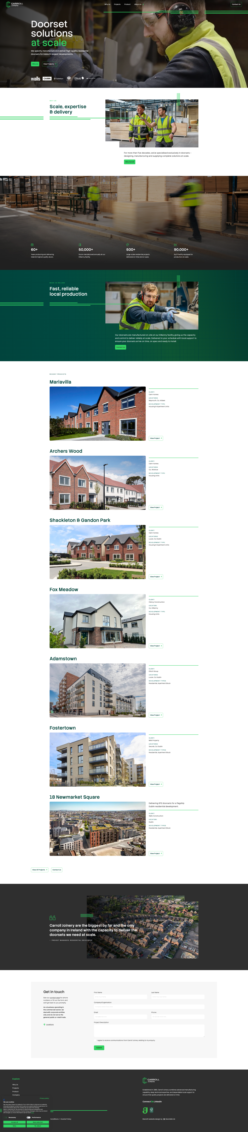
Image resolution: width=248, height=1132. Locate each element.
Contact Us (236, 4)
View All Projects (38, 870)
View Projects (48, 64)
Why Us (35, 64)
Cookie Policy (66, 1119)
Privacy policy (44, 1098)
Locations (50, 1025)
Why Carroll (129, 162)
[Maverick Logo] (169, 1119)
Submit (99, 1048)
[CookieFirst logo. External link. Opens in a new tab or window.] (4, 1100)
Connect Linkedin (152, 1101)
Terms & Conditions (51, 1119)
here (32, 1112)
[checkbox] (5, 1117)
